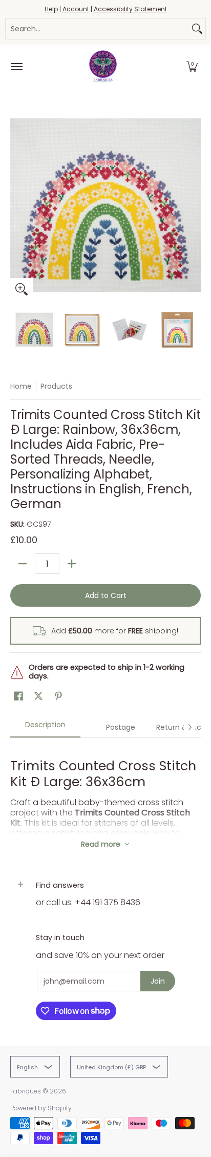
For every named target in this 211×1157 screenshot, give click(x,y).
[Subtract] (22, 563)
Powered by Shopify (41, 1108)
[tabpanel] (105, 786)
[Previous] (17, 205)
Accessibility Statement (130, 9)
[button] (192, 67)
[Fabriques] (103, 67)
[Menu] (16, 67)
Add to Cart (105, 595)
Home (21, 386)
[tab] (45, 728)
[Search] (197, 28)
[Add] (71, 563)
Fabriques (25, 1091)
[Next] (193, 205)
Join (158, 981)
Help (51, 9)
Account (75, 9)
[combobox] (97, 28)
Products (56, 386)
